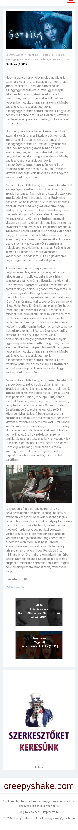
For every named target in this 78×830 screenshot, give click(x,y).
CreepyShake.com (24, 818)
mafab (20, 587)
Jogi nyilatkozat (29, 812)
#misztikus (63, 59)
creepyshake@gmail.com (59, 818)
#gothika (51, 59)
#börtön (32, 59)
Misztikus (33, 55)
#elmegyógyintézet (16, 59)
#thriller (41, 59)
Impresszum (51, 812)
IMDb (9, 587)
